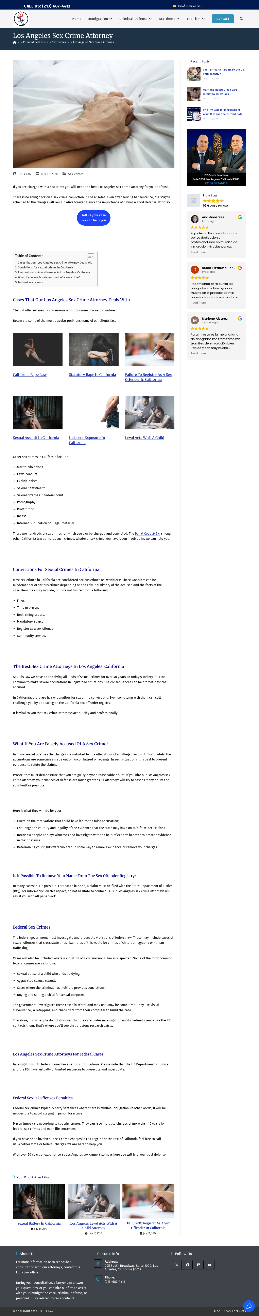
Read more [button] (198, 252)
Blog (217, 1311)
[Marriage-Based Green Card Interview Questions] (194, 94)
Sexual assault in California (36, 437)
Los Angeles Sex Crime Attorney (93, 42)
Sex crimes (76, 174)
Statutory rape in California (92, 374)
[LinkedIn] (199, 1265)
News (227, 1311)
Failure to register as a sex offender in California (148, 377)
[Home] (14, 42)
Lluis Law (24, 174)
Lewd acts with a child (144, 437)
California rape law (30, 374)
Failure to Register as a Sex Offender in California (148, 1225)
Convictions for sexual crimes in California (45, 267)
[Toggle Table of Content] (88, 256)
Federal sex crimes (30, 282)
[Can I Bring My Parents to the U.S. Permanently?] (194, 74)
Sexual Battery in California (39, 1223)
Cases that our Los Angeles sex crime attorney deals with (55, 262)
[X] (177, 1265)
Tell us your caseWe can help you (94, 217)
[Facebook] (188, 1265)
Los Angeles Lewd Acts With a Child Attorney (93, 1225)
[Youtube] (209, 1265)
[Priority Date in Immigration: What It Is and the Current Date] (194, 114)
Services (240, 1311)
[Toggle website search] (241, 19)
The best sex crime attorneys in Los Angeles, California (54, 272)
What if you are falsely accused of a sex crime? (49, 277)
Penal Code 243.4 (147, 533)
